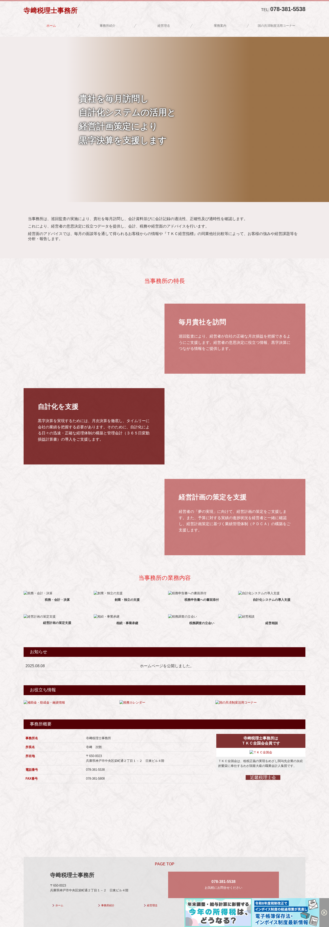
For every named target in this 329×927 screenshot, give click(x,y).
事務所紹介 (107, 25)
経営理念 (164, 25)
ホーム (51, 25)
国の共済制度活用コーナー (276, 25)
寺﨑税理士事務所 (51, 10)
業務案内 (220, 25)
